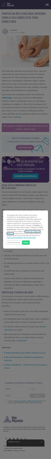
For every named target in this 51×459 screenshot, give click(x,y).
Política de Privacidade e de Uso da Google (21, 238)
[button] (14, 242)
